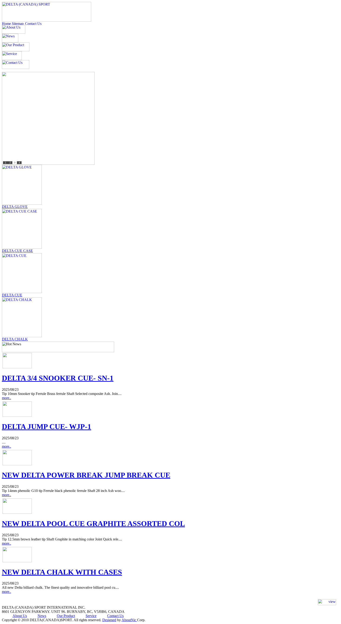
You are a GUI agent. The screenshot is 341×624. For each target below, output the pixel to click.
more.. (6, 398)
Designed (109, 620)
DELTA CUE (12, 295)
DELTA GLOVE (15, 207)
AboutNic (129, 620)
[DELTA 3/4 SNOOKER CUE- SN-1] (17, 367)
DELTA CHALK (15, 339)
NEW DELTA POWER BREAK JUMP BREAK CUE (86, 475)
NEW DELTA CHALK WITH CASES (62, 572)
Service (91, 616)
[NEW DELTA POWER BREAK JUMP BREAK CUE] (17, 464)
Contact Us (115, 616)
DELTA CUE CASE (17, 251)
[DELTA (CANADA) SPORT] (46, 20)
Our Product (66, 616)
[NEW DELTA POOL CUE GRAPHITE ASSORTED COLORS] (17, 512)
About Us (20, 616)
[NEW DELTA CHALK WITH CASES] (17, 561)
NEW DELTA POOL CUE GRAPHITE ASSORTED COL (93, 523)
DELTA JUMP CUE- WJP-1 (46, 426)
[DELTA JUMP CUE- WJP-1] (17, 415)
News (42, 616)
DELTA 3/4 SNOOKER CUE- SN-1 (57, 378)
